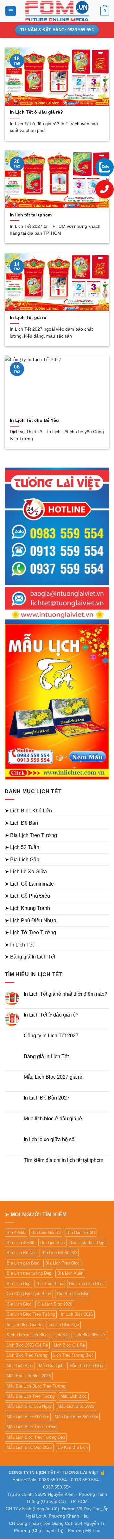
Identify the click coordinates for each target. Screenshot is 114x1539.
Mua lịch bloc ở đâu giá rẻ (53, 1118)
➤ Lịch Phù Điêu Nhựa (30, 920)
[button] (10, 11)
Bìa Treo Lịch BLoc (86, 1283)
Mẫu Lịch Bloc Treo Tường (31, 1426)
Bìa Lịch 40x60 (20, 1242)
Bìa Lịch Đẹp (18, 1283)
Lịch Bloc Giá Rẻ (69, 1345)
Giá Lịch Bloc (19, 1304)
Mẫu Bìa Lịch (51, 1365)
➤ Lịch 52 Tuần (22, 847)
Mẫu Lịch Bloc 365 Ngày (29, 1406)
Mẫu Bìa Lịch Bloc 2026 (29, 1375)
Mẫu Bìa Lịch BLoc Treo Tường (36, 1386)
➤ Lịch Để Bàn (21, 823)
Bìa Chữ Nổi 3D (45, 1232)
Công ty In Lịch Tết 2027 (51, 1035)
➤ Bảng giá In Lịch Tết (30, 956)
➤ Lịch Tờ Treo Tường (30, 932)
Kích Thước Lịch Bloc (27, 1334)
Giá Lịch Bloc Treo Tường (31, 1314)
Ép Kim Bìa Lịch (73, 1447)
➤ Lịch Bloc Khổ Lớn (28, 810)
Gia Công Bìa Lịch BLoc (29, 1293)
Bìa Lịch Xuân (70, 1273)
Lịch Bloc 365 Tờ (89, 1334)
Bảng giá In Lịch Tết (46, 1056)
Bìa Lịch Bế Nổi (21, 1252)
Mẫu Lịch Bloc (73, 1396)
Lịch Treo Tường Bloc (73, 1355)
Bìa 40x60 (16, 1232)
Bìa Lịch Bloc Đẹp (87, 1242)
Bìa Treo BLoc (49, 1283)
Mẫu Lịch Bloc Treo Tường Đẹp (36, 1437)
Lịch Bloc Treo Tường (27, 1355)
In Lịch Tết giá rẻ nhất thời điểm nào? (65, 994)
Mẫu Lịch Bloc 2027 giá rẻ (53, 1077)
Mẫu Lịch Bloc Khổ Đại (28, 1416)
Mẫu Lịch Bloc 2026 (76, 1406)
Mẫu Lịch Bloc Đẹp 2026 (29, 1447)
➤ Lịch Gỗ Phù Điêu (27, 896)
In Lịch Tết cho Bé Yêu (34, 420)
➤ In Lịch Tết (19, 944)
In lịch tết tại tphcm (31, 215)
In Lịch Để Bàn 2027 (47, 1097)
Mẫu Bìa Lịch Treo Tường (30, 1396)
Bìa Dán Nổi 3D (80, 1232)
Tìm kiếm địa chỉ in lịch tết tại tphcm (63, 1160)
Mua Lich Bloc (20, 1365)
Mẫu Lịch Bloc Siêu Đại (76, 1416)
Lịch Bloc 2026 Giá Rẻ (27, 1345)
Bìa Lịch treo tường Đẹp (29, 1273)
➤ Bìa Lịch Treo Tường (31, 835)
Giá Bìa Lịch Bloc (73, 1293)
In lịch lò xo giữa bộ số (49, 1139)
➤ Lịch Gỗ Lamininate (29, 884)
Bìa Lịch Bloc (52, 1242)
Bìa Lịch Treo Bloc (62, 1263)
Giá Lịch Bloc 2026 (54, 1304)
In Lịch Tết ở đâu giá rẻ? (36, 112)
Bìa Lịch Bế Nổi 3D (59, 1252)
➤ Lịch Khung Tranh (27, 908)
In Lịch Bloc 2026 (77, 1314)
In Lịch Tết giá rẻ (28, 317)
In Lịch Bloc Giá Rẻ (24, 1324)
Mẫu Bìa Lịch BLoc (86, 1365)
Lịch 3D (60, 1334)
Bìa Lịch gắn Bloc (23, 1263)
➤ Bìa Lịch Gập (22, 859)
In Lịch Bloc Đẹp (63, 1324)
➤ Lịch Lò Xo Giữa (26, 871)
